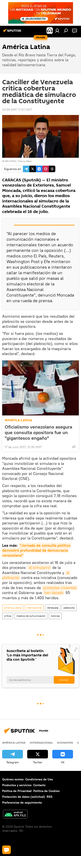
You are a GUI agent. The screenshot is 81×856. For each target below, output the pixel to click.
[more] (74, 446)
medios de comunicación (31, 615)
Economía (65, 742)
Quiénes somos (13, 779)
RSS (49, 797)
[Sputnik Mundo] (13, 32)
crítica (7, 615)
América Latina (18, 420)
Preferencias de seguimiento (22, 802)
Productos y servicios (17, 785)
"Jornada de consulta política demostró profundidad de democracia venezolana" (36, 550)
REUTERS (10, 161)
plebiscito (69, 607)
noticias (55, 615)
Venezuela (52, 607)
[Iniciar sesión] (57, 30)
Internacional (34, 607)
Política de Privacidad (17, 791)
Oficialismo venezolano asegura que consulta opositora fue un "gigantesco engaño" (38, 432)
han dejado (53, 592)
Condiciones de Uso (39, 779)
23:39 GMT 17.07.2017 (17, 110)
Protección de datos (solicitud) (23, 797)
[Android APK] (15, 814)
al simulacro (39, 567)
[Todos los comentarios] (6, 849)
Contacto (39, 785)
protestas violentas (59, 587)
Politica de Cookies (46, 791)
